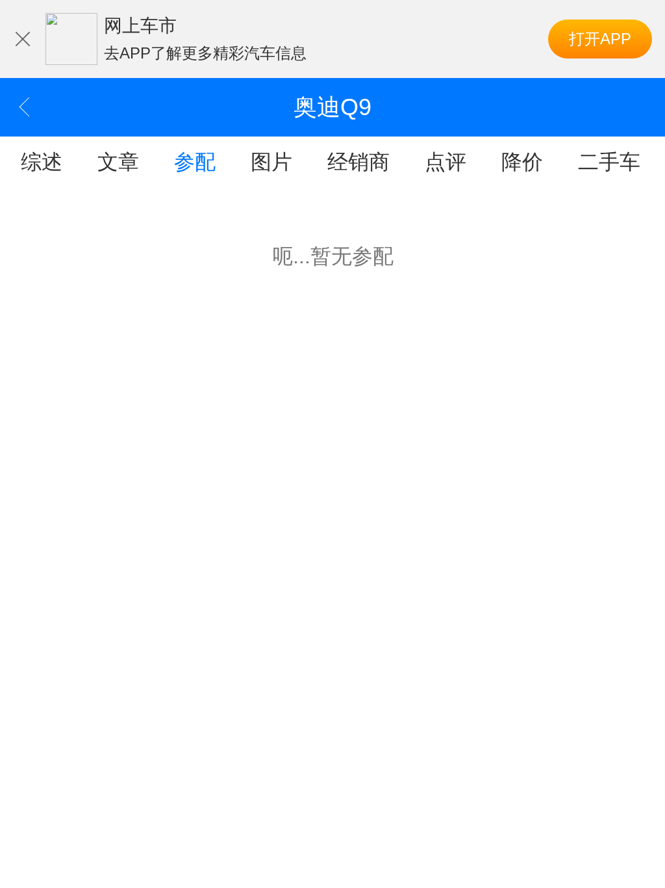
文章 (118, 162)
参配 (195, 162)
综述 (41, 162)
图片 (271, 162)
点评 (445, 162)
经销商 (358, 162)
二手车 (609, 162)
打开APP (600, 38)
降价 (522, 162)
